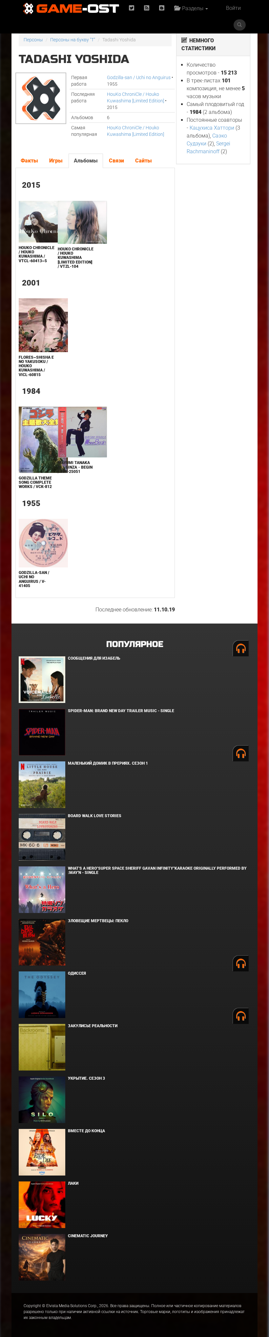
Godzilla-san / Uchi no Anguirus (139, 77)
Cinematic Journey (88, 1236)
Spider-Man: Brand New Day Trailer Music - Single (121, 711)
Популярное (134, 644)
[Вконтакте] (161, 8)
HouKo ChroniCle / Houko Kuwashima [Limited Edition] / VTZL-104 (75, 258)
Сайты (143, 161)
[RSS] (146, 8)
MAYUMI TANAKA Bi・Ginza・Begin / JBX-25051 (75, 467)
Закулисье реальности (92, 1026)
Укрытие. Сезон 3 (86, 1078)
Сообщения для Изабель (94, 658)
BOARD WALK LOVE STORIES (94, 816)
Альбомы (86, 161)
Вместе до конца (86, 1131)
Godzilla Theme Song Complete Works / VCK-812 (35, 482)
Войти (233, 8)
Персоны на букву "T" (72, 39)
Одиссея (77, 973)
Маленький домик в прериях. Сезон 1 (108, 763)
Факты (29, 161)
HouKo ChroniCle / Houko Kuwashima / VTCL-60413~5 (36, 254)
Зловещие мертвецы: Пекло (98, 921)
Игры (56, 161)
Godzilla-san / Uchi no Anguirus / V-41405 (34, 579)
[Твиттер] (131, 8)
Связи (116, 161)
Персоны (33, 39)
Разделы (192, 8)
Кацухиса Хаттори (212, 128)
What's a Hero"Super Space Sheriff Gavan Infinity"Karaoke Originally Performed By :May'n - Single (157, 870)
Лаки (73, 1183)
